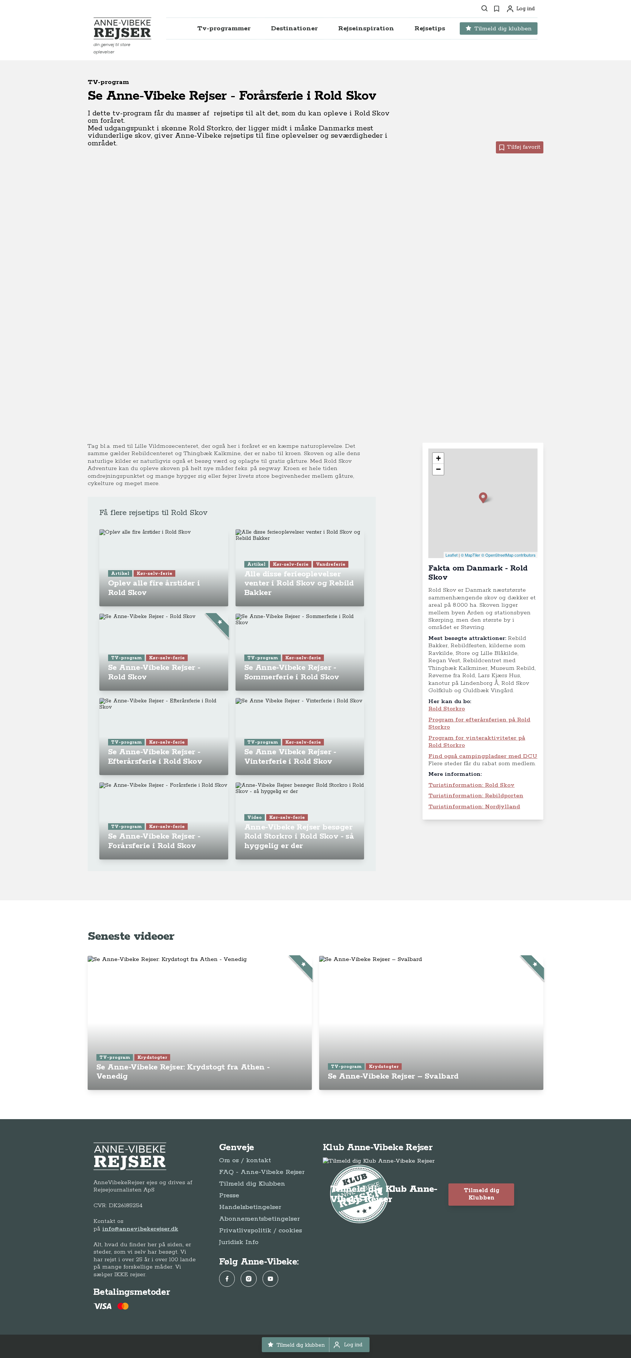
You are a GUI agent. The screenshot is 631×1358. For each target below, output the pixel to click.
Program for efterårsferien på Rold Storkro (479, 723)
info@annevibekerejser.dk (140, 1229)
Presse (229, 1195)
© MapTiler (470, 555)
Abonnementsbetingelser (259, 1219)
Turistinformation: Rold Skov (471, 785)
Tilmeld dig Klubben (252, 1184)
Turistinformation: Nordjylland (474, 806)
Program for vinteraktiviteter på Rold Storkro (476, 741)
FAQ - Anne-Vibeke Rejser (262, 1172)
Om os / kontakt (245, 1160)
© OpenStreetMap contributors (508, 555)
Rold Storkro (446, 709)
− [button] (438, 469)
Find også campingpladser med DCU (482, 756)
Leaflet (451, 555)
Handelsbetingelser (250, 1207)
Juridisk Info (239, 1242)
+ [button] (438, 458)
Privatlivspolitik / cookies (260, 1231)
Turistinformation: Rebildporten (475, 796)
